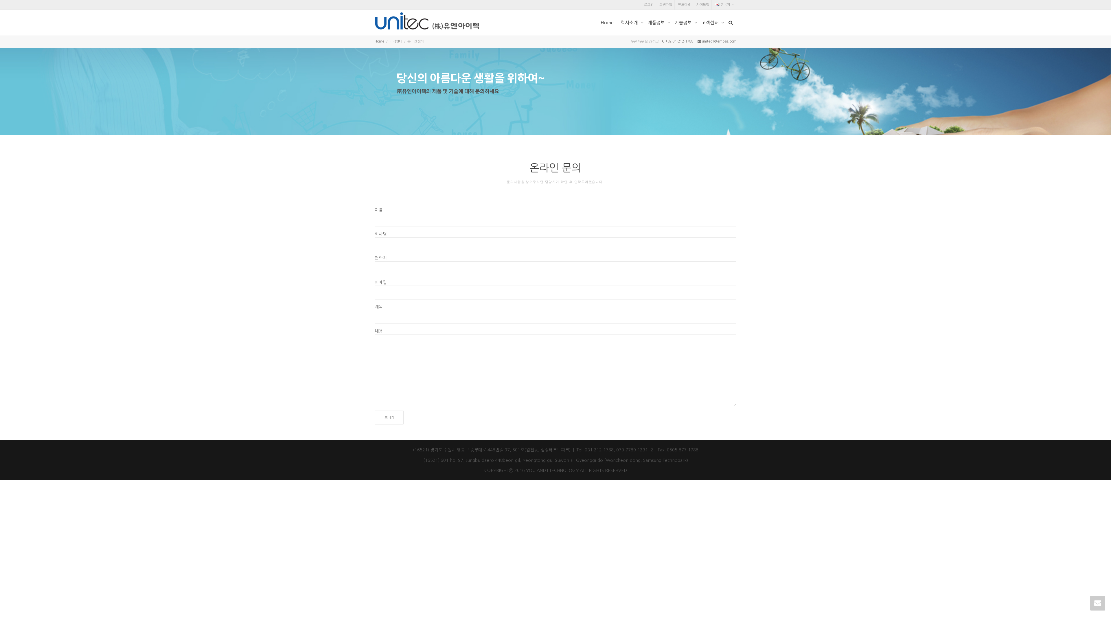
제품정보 (657, 22)
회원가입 (665, 4)
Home (607, 22)
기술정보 (683, 22)
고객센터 (710, 22)
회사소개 (630, 22)
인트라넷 (684, 4)
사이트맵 (702, 4)
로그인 (649, 4)
